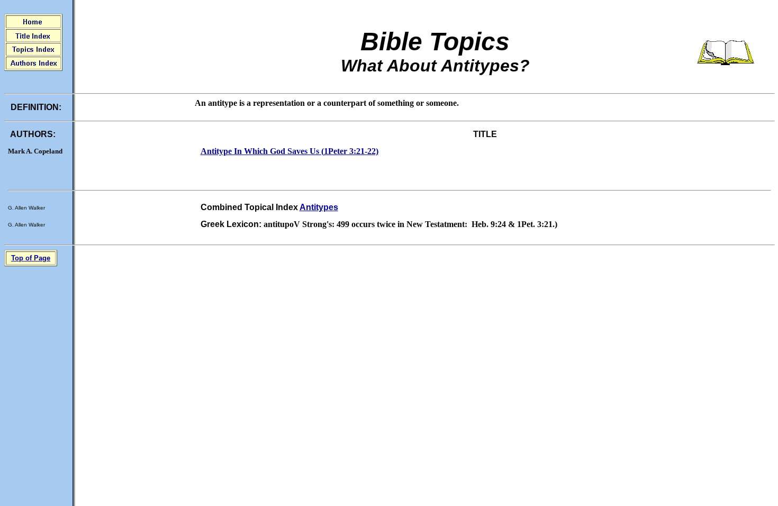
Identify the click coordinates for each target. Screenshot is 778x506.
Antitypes (319, 207)
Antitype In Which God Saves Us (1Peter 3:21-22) (289, 151)
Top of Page (30, 258)
